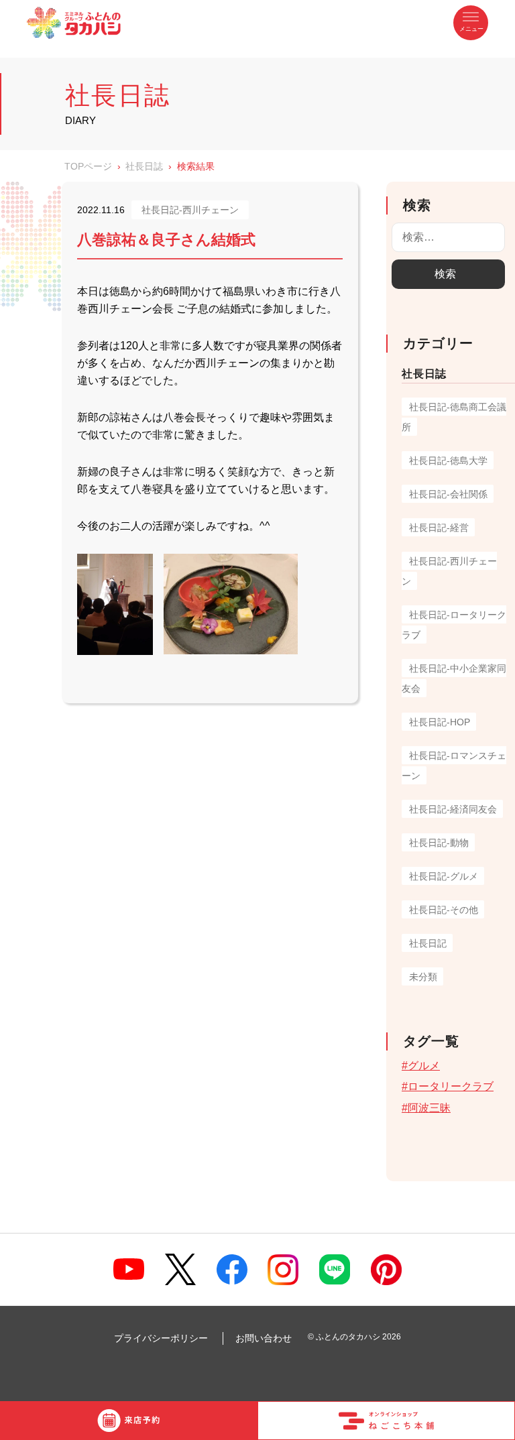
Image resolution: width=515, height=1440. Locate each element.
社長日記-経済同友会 (453, 809)
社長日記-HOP (439, 722)
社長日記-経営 (439, 527)
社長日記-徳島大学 (448, 460)
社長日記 (428, 943)
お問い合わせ (263, 1338)
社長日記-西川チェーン (190, 209)
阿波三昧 (429, 1108)
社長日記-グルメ (443, 876)
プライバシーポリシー (161, 1338)
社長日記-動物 (439, 842)
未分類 (423, 976)
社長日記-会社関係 (448, 494)
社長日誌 (144, 166)
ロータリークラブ (451, 1086)
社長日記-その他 (443, 909)
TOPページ (88, 166)
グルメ (424, 1065)
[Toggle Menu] (471, 22)
